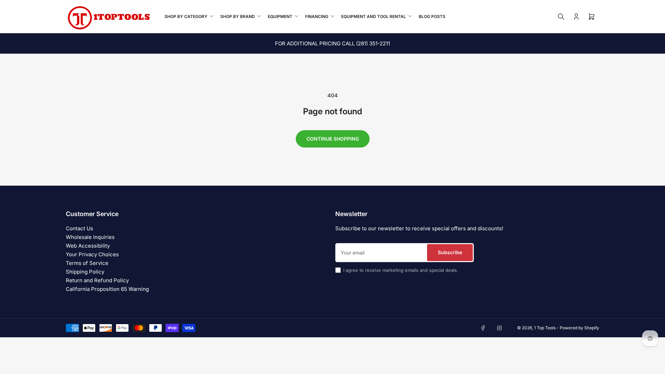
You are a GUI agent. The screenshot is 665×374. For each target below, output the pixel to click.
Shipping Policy (85, 271)
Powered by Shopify (579, 327)
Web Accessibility (88, 245)
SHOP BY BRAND (237, 16)
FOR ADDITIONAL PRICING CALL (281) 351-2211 (332, 43)
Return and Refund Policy (97, 280)
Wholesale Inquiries (90, 237)
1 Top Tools (545, 327)
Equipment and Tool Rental (373, 16)
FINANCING (316, 16)
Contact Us (79, 228)
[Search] (561, 16)
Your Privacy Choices (92, 254)
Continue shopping (333, 139)
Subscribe (450, 252)
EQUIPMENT (280, 16)
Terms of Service (87, 263)
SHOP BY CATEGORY (186, 16)
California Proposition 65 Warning (107, 289)
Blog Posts (432, 16)
